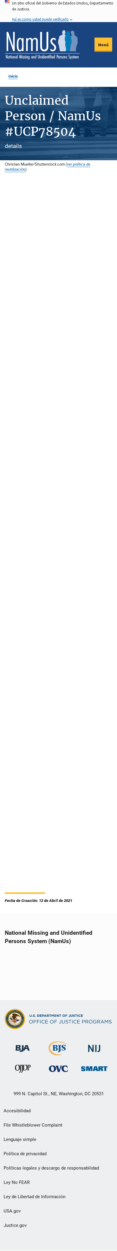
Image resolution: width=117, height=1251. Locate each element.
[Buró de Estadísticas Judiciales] (58, 1053)
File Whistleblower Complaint (33, 1125)
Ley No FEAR (17, 1182)
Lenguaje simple (20, 1139)
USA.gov (12, 1211)
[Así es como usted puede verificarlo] (58, 11)
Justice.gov (15, 1225)
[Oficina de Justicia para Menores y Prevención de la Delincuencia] (23, 1070)
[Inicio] (42, 45)
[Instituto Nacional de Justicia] (94, 1046)
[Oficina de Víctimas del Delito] (58, 1068)
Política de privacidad (25, 1153)
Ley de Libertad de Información (34, 1196)
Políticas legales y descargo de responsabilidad (51, 1168)
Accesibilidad (17, 1110)
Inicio (13, 76)
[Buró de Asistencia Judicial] (23, 1045)
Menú (103, 44)
